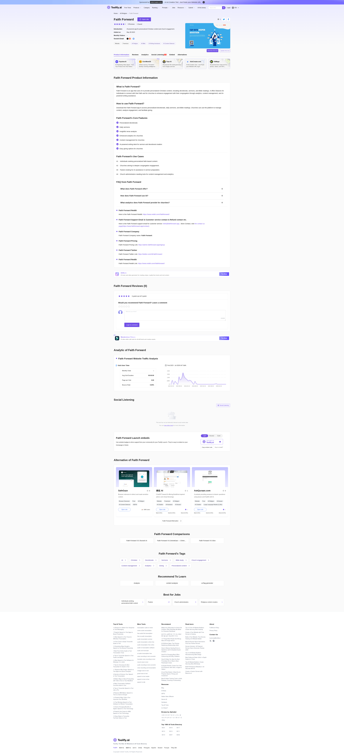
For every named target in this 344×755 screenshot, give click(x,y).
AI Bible (143, 43)
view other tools (168, 425)
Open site (124, 509)
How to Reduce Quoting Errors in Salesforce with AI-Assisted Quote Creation (171, 649)
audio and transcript (143, 650)
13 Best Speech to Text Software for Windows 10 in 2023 (123, 661)
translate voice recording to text (146, 659)
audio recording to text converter (146, 665)
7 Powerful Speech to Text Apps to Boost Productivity (123, 633)
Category (147, 7)
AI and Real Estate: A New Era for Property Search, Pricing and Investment (171, 673)
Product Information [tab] (121, 55)
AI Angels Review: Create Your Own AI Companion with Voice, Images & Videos (171, 667)
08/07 (170, 735)
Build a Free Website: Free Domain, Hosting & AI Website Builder (195, 638)
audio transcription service (144, 639)
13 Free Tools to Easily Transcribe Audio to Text (123, 642)
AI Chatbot (160, 504)
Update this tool (225, 50)
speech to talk (141, 682)
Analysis (137, 583)
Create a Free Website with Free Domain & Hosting (194, 633)
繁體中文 (128, 748)
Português (147, 748)
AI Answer (178, 504)
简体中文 (121, 748)
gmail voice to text (142, 673)
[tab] (159, 54)
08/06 (178, 735)
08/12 (170, 731)
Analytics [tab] (145, 55)
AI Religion (123, 13)
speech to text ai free (143, 679)
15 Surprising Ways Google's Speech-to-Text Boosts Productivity (123, 647)
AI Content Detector (169, 43)
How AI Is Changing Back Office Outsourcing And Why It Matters (170, 655)
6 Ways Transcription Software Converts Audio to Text (121, 684)
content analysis (172, 583)
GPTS (163, 693)
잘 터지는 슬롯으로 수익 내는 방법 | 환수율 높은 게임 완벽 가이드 (171, 635)
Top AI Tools (165, 705)
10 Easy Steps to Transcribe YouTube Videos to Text (121, 717)
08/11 (178, 731)
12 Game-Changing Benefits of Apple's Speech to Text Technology (123, 707)
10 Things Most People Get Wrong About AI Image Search (171, 639)
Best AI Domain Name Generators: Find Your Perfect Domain (195, 642)
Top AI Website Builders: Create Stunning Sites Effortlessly (194, 663)
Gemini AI (164, 699)
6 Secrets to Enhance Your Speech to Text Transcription (123, 675)
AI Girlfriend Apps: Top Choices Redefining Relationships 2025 (170, 644)
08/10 (163, 735)
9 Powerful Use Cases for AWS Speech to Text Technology (122, 712)
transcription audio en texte (145, 627)
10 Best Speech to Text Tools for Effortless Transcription (122, 638)
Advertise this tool (212, 50)
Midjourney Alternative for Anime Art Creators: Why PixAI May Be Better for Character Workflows (171, 629)
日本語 (140, 748)
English (115, 747)
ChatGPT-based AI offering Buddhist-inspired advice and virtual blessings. (170, 496)
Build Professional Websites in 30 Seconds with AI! (194, 667)
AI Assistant (169, 504)
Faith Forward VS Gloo (207, 541)
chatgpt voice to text (143, 670)
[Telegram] (214, 641)
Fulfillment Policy (214, 627)
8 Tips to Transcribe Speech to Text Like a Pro (123, 689)
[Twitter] (210, 641)
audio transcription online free (145, 642)
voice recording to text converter (146, 656)
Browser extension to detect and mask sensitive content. (133, 496)
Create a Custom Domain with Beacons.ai (193, 672)
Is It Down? (164, 708)
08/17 (178, 727)
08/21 (163, 727)
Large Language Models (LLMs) (213, 504)
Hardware (164, 702)
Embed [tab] (172, 55)
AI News (163, 691)
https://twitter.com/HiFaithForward (150, 254)
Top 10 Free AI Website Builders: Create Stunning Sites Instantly (194, 628)
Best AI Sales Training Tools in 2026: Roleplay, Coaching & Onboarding (171, 679)
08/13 (163, 731)
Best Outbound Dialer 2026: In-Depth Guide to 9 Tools (195, 658)
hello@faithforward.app (171, 224)
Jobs (173, 7)
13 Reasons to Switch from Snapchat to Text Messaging (123, 628)
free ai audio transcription (144, 636)
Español (153, 748)
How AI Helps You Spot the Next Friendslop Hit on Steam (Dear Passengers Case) (170, 661)
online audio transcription (144, 630)
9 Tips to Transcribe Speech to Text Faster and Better (123, 656)
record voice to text (142, 662)
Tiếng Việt (174, 748)
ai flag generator (207, 583)
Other (163, 720)
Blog (162, 688)
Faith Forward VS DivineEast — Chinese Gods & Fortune (173, 541)
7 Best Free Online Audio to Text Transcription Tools (122, 652)
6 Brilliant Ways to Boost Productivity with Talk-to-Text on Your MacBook (123, 680)
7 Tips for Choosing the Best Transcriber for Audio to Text (121, 666)
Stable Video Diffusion (167, 696)
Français (166, 748)
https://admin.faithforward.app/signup (151, 245)
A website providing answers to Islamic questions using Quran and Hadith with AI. (209, 496)
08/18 (170, 727)
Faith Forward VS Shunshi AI (136, 541)
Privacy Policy (213, 630)
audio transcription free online (145, 645)
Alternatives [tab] (182, 55)
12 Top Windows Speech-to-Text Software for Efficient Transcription (123, 703)
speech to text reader (143, 676)
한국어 (134, 748)
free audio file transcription (144, 633)
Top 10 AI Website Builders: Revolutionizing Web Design (193, 653)
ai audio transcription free (144, 653)
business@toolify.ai (215, 638)
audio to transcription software (145, 648)
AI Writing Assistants (154, 43)
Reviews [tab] (135, 55)
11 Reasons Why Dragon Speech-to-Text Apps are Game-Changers (123, 670)
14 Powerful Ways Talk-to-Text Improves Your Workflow (121, 698)
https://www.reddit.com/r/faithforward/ (156, 214)
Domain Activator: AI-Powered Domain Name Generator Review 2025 (194, 648)
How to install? (219, 447)
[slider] (120, 24)
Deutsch (160, 748)
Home (116, 13)
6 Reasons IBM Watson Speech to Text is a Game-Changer (123, 693)
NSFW (135, 504)
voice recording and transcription (146, 668)
